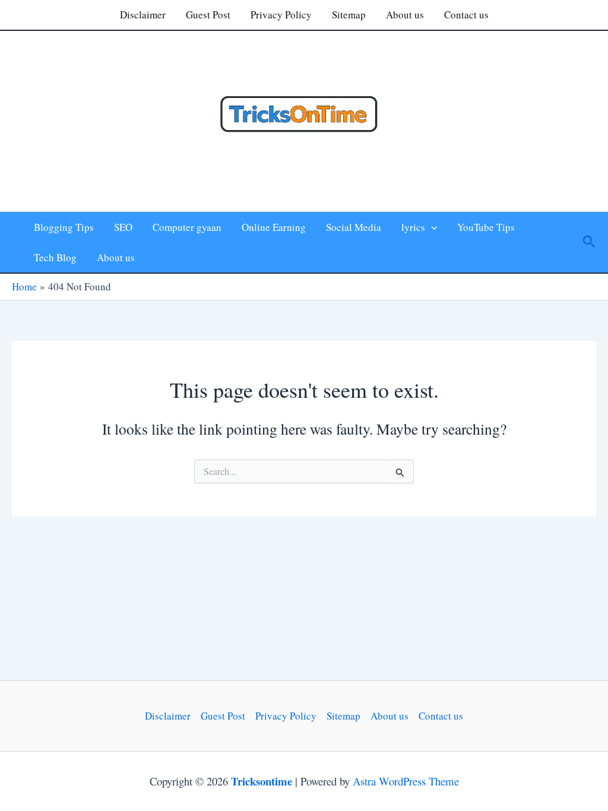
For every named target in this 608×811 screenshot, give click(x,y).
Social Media (353, 227)
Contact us (466, 14)
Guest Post (208, 14)
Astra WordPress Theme (406, 781)
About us (405, 14)
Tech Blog (55, 257)
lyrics (413, 227)
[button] (431, 227)
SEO (123, 227)
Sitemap (349, 14)
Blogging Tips (64, 227)
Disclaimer (143, 14)
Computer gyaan (187, 227)
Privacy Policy (281, 14)
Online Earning (274, 227)
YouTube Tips (486, 227)
